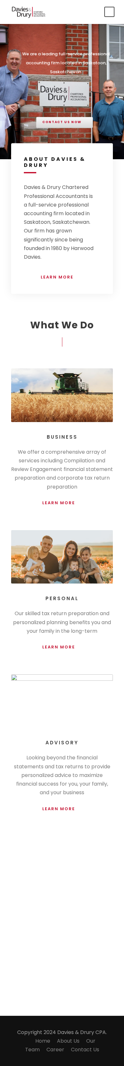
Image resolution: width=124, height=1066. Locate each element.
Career (55, 1049)
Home (42, 1041)
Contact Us (85, 1049)
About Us (68, 1041)
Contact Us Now (62, 122)
